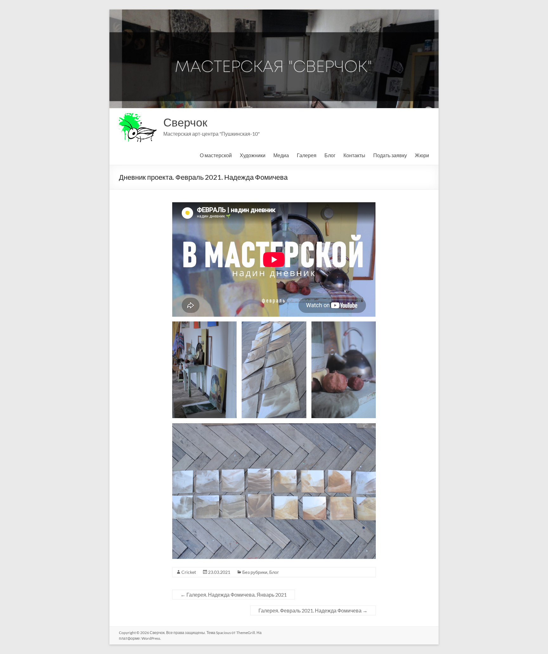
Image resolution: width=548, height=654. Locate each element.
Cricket (188, 572)
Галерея (306, 155)
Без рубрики (254, 572)
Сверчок (185, 122)
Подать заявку (390, 155)
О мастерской (216, 155)
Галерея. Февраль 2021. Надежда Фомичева (313, 610)
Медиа (281, 155)
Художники (252, 155)
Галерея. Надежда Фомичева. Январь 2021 (233, 595)
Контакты (354, 155)
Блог (330, 155)
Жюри (422, 155)
